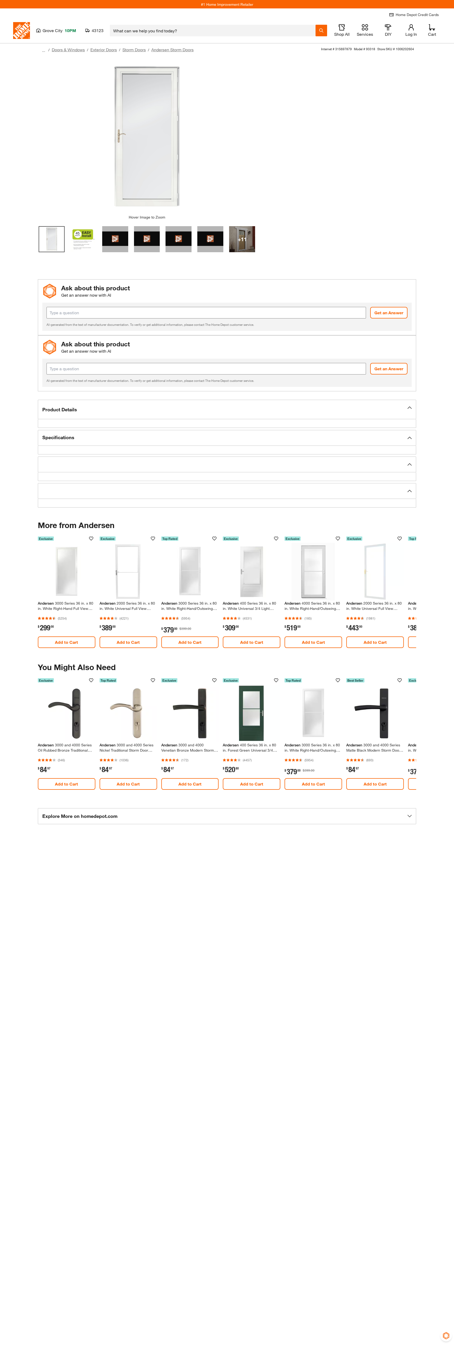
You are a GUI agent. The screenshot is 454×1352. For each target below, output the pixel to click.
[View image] (52, 239)
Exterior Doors (103, 49)
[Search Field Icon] (321, 30)
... (43, 50)
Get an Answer (388, 312)
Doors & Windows (68, 49)
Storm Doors (134, 49)
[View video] (115, 239)
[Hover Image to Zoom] (147, 136)
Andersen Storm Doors (172, 49)
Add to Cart (66, 642)
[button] (227, 409)
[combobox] (212, 30)
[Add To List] (91, 538)
